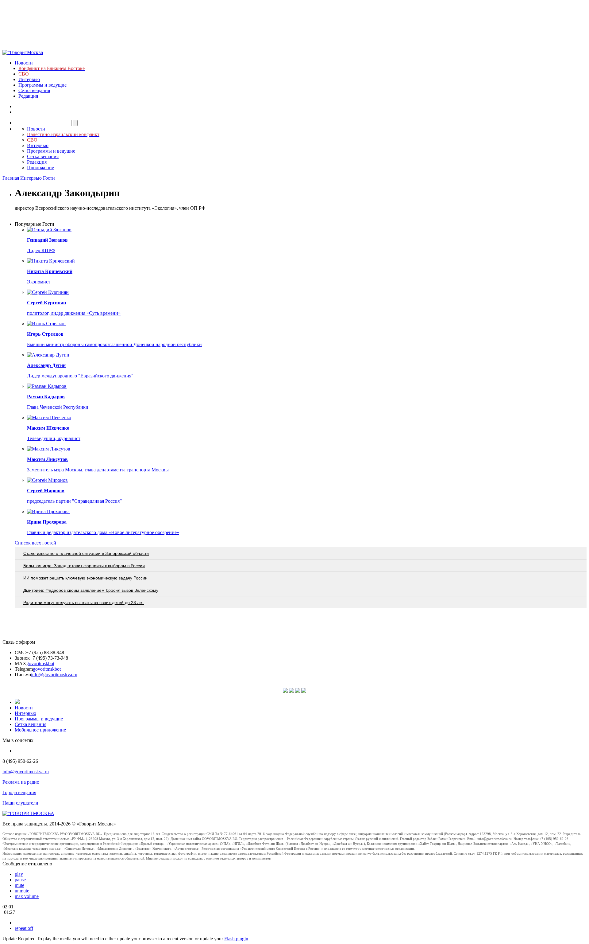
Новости (24, 62)
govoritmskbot (40, 663)
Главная (10, 178)
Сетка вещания (34, 90)
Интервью (29, 79)
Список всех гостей (35, 542)
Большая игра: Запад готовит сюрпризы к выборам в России (84, 565)
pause (20, 879)
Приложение (40, 167)
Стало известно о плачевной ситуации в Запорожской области (86, 553)
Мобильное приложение (40, 729)
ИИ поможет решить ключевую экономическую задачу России (85, 577)
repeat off (24, 928)
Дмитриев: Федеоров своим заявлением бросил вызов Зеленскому (90, 590)
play (19, 874)
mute (19, 885)
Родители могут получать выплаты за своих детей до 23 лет (83, 602)
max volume (27, 896)
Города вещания (19, 792)
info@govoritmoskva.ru (54, 674)
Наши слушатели (20, 803)
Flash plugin (236, 938)
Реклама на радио (20, 782)
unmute (22, 890)
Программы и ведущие (42, 85)
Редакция (28, 96)
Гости (49, 178)
